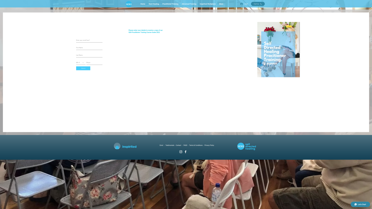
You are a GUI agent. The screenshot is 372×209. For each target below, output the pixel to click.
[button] (154, 4)
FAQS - (186, 145)
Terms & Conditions (196, 145)
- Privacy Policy (208, 145)
